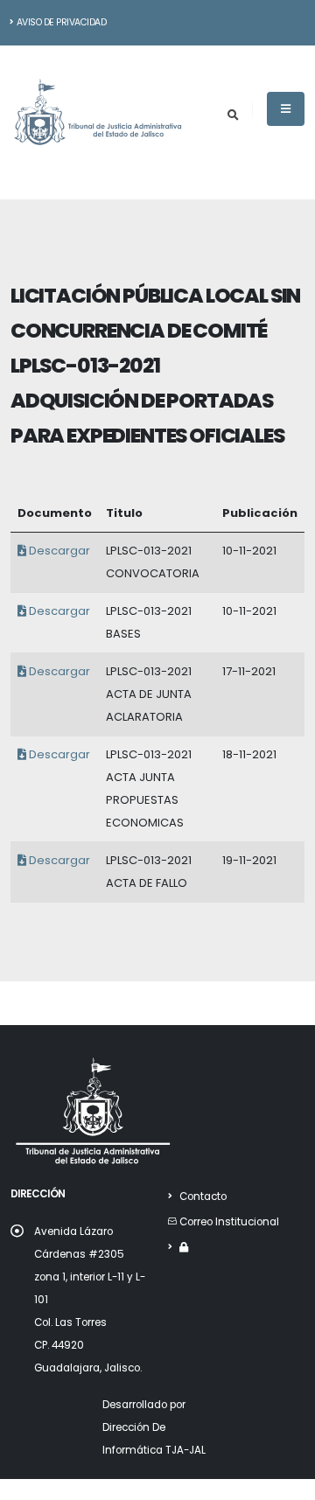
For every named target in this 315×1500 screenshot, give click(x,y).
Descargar (58, 550)
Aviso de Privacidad (62, 22)
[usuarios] (183, 1247)
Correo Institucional (229, 1222)
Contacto (203, 1196)
